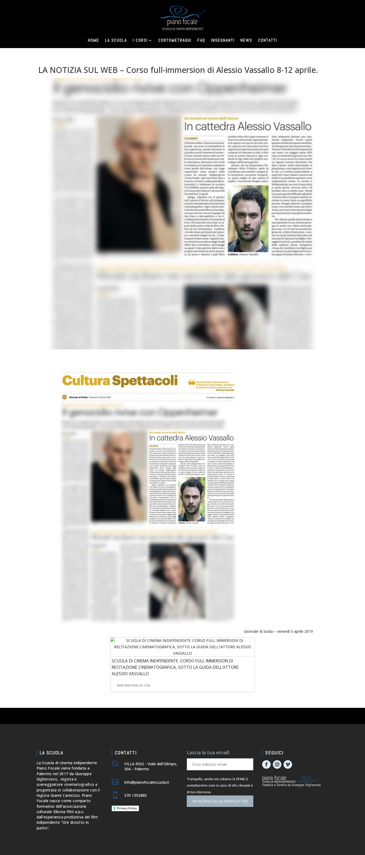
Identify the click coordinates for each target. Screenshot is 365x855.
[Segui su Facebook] (266, 764)
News (246, 40)
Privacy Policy (127, 808)
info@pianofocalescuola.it (146, 782)
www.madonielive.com (133, 685)
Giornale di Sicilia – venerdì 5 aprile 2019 (278, 631)
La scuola (116, 40)
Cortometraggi (175, 40)
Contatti (267, 40)
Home (93, 40)
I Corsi (140, 40)
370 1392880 (135, 795)
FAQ (201, 40)
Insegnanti (223, 40)
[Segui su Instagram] (277, 764)
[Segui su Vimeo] (288, 764)
